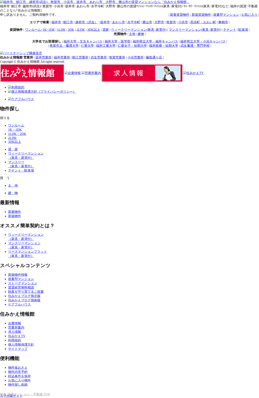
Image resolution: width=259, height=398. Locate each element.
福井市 (56, 22)
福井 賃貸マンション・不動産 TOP (25, 394)
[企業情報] (73, 73)
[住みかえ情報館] (32, 80)
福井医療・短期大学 (163, 45)
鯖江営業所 (80, 57)
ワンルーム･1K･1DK (40, 29)
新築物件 (14, 216)
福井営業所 (62, 57)
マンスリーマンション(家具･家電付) (195, 29)
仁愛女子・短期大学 (132, 45)
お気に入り (249, 14)
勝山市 (147, 22)
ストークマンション (22, 283)
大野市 (159, 22)
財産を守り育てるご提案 (26, 291)
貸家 (105, 29)
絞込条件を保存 (19, 376)
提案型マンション (226, 14)
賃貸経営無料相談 (21, 287)
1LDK (61, 29)
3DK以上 (93, 29)
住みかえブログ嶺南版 (24, 300)
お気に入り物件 (19, 380)
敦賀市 (171, 22)
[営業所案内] (91, 73)
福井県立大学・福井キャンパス (155, 41)
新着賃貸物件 (179, 14)
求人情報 (14, 331)
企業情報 (14, 323)
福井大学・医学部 (118, 41)
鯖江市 (68, 22)
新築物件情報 (18, 274)
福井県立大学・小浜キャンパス (203, 41)
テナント (229, 29)
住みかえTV (16, 336)
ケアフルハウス (19, 304)
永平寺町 (133, 22)
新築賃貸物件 (201, 14)
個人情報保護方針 (21, 344)
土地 (132, 34)
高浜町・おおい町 (203, 22)
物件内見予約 (18, 372)
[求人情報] (142, 80)
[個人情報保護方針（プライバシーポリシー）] (42, 91)
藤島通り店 (154, 57)
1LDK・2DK (17, 134)
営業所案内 (16, 327)
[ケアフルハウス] (21, 99)
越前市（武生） (86, 22)
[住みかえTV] (193, 73)
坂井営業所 (43, 57)
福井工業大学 (106, 45)
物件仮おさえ (18, 367)
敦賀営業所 (117, 57)
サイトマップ (18, 348)
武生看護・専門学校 (195, 45)
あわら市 (118, 22)
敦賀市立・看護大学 (64, 45)
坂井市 (105, 22)
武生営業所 (99, 57)
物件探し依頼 (18, 384)
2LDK (80, 29)
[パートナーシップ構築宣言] (21, 53)
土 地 (13, 185)
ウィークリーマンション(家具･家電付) (139, 29)
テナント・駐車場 (21, 170)
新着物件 (14, 211)
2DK (71, 29)
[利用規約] (16, 87)
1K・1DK (15, 129)
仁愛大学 (87, 45)
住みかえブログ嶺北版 (24, 296)
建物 (141, 34)
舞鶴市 (223, 22)
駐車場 (243, 29)
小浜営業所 (135, 57)
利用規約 (14, 340)
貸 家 (13, 149)
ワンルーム (16, 125)
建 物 (13, 193)
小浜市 (183, 22)
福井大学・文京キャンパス (83, 41)
